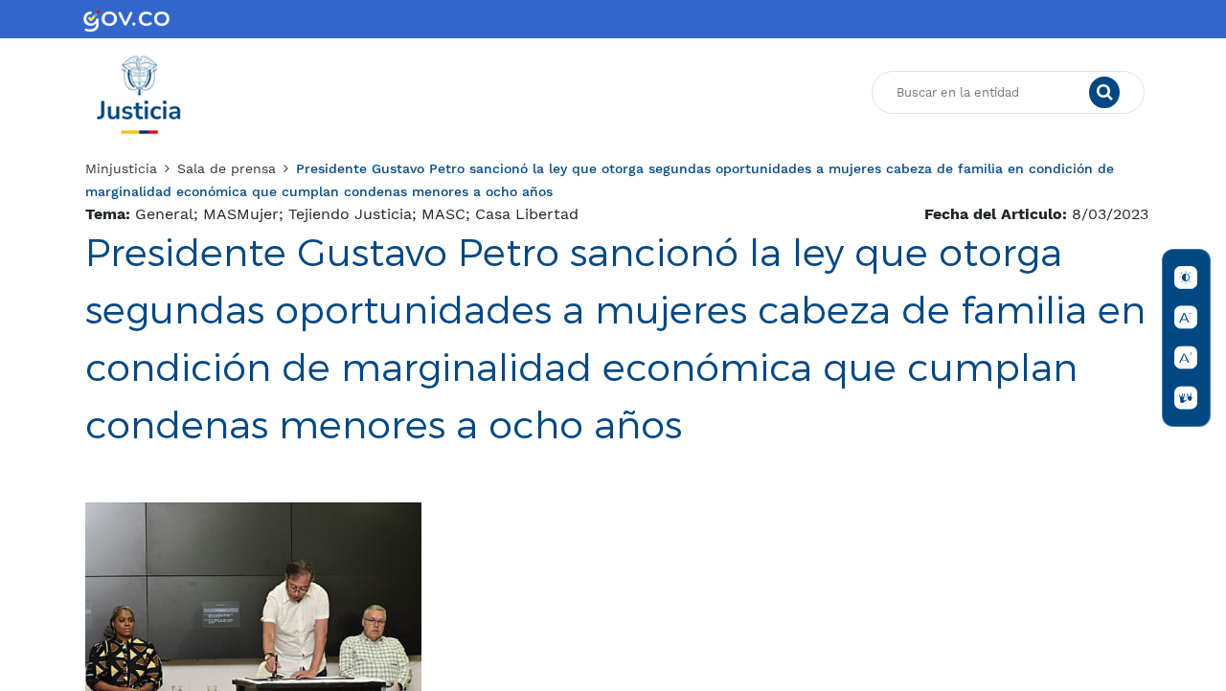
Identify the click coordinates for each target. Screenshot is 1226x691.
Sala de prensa (226, 168)
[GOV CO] (126, 19)
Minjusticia (121, 168)
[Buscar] (1104, 93)
